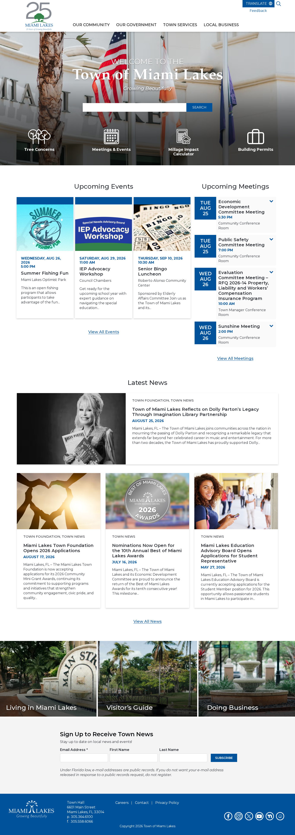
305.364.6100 (82, 817)
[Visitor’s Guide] (147, 678)
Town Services (180, 24)
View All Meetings (235, 358)
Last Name (169, 750)
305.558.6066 (82, 821)
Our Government (136, 24)
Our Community (91, 24)
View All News (147, 621)
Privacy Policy (167, 803)
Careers (121, 803)
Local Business (221, 24)
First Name (119, 750)
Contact (142, 803)
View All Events (103, 332)
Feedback (258, 11)
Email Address (74, 750)
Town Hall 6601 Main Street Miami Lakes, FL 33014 (85, 807)
